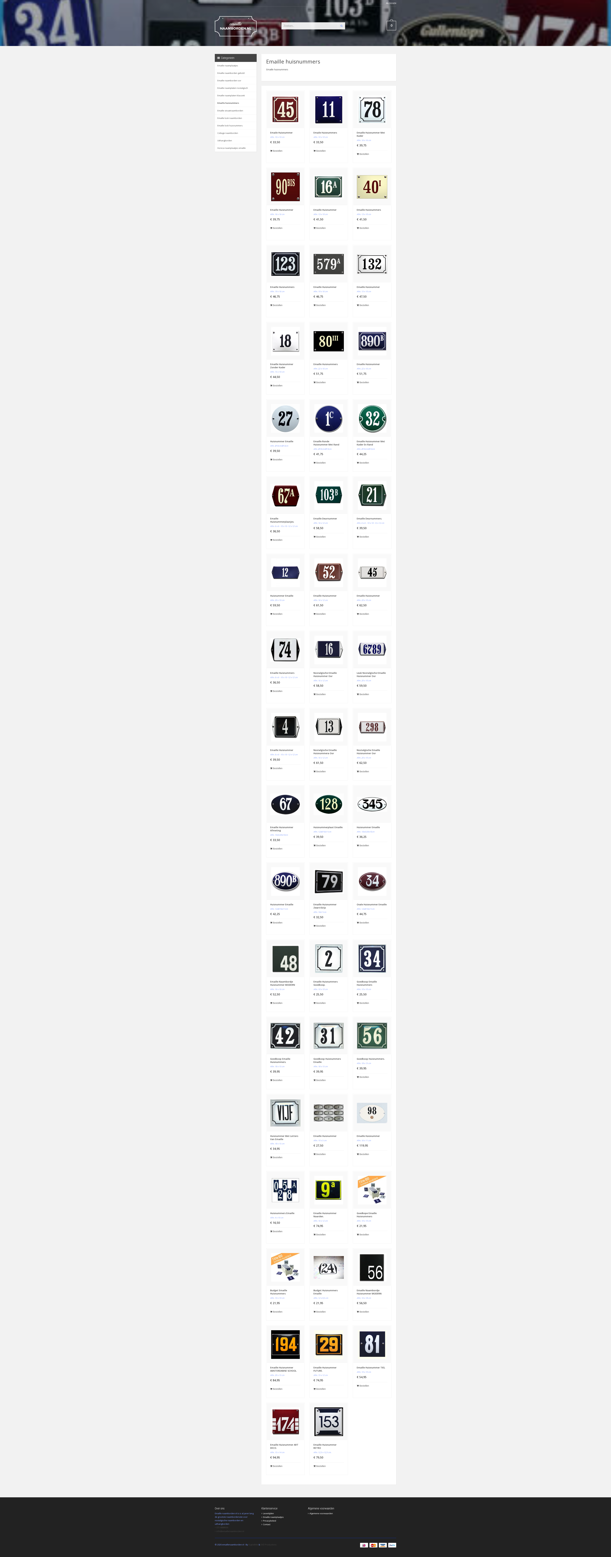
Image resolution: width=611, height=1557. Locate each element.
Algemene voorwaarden (321, 1513)
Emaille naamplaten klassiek (231, 95)
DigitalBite (253, 1544)
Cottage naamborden (227, 133)
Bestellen (277, 150)
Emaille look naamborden (229, 118)
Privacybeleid (269, 1520)
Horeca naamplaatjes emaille (231, 148)
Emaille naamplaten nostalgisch (232, 88)
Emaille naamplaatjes (227, 65)
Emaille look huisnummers (230, 125)
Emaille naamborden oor (229, 80)
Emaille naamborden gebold (231, 73)
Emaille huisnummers (228, 103)
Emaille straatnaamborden (230, 110)
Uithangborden (224, 140)
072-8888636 (222, 1527)
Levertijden (268, 1513)
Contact (266, 1524)
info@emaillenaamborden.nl (230, 1531)
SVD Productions (268, 1544)
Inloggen (391, 3)
